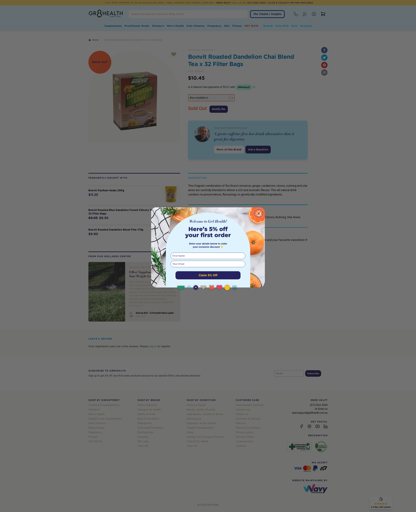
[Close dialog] (258, 213)
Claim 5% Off (208, 275)
